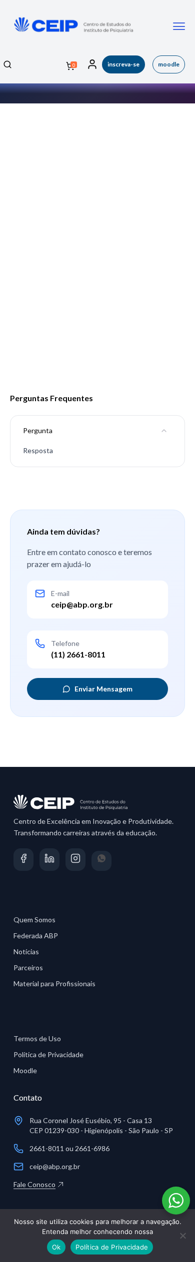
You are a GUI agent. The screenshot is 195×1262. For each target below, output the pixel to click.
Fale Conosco (35, 1184)
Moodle (25, 1070)
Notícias (26, 951)
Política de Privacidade (49, 1054)
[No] (183, 1236)
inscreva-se (124, 64)
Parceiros (28, 967)
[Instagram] (76, 860)
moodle (169, 64)
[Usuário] (92, 64)
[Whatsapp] (102, 860)
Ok (56, 1247)
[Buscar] (7, 64)
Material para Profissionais (55, 983)
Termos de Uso (37, 1038)
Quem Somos (35, 919)
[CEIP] (72, 36)
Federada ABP (36, 935)
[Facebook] (24, 860)
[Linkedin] (50, 860)
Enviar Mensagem (103, 688)
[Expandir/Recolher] (164, 431)
